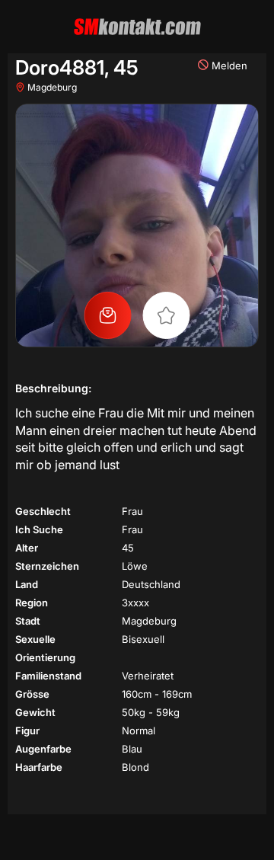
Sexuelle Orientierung (45, 648)
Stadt (27, 621)
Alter (26, 548)
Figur (27, 730)
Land (26, 584)
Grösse (32, 694)
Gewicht (35, 712)
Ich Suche (39, 529)
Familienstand (48, 676)
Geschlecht (43, 511)
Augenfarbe (43, 749)
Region (31, 602)
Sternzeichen (47, 566)
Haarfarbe (38, 767)
